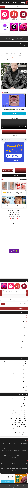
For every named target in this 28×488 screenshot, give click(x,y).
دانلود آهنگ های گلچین (14, 175)
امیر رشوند (24, 346)
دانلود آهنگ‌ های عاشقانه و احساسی (19, 412)
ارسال (3, 304)
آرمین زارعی (24, 319)
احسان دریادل (23, 327)
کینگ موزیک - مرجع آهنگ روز (20, 422)
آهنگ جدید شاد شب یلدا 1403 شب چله (19, 398)
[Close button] (27, 473)
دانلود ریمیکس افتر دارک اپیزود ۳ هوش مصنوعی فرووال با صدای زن (14, 463)
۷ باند (25, 315)
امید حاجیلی (24, 342)
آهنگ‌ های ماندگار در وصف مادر (20, 434)
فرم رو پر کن (14, 113)
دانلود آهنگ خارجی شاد (21, 430)
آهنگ (19, 277)
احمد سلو (24, 330)
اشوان (25, 336)
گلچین (21, 38)
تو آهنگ (25, 38)
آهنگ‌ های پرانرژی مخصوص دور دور (19, 406)
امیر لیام (24, 352)
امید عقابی (24, 344)
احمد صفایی (23, 331)
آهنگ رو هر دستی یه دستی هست (19, 432)
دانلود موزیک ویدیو (13, 132)
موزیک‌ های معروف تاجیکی (21, 416)
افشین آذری (23, 338)
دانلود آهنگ (14, 2)
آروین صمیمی (23, 321)
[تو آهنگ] (23, 2)
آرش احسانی (23, 317)
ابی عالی (24, 325)
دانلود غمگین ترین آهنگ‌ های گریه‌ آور (18, 410)
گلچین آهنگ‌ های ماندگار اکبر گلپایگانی (18, 414)
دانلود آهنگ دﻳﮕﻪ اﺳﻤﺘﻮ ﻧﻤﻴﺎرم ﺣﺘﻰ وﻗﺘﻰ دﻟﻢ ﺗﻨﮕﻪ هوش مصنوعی (14, 448)
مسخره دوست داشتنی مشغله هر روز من (18, 428)
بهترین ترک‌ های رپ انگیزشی (20, 420)
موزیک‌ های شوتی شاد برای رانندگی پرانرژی (18, 418)
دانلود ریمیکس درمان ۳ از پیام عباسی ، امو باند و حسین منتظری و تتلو (14, 466)
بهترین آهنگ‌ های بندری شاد (20, 426)
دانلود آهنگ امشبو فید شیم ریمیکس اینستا (17, 382)
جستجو (2, 7)
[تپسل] (3, 92)
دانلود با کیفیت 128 (6, 170)
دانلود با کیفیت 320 (20, 171)
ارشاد (25, 333)
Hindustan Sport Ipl (22, 354)
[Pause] (3, 106)
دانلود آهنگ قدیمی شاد (21, 408)
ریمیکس (7, 2)
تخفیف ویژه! (7, 481)
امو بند (24, 340)
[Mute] (5, 106)
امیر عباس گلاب (23, 348)
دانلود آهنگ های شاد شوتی (20, 404)
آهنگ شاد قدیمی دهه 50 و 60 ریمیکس (18, 400)
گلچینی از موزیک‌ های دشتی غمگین (19, 424)
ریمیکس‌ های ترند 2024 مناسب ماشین (18, 402)
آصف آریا (24, 323)
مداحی (2, 2)
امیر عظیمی (24, 350)
